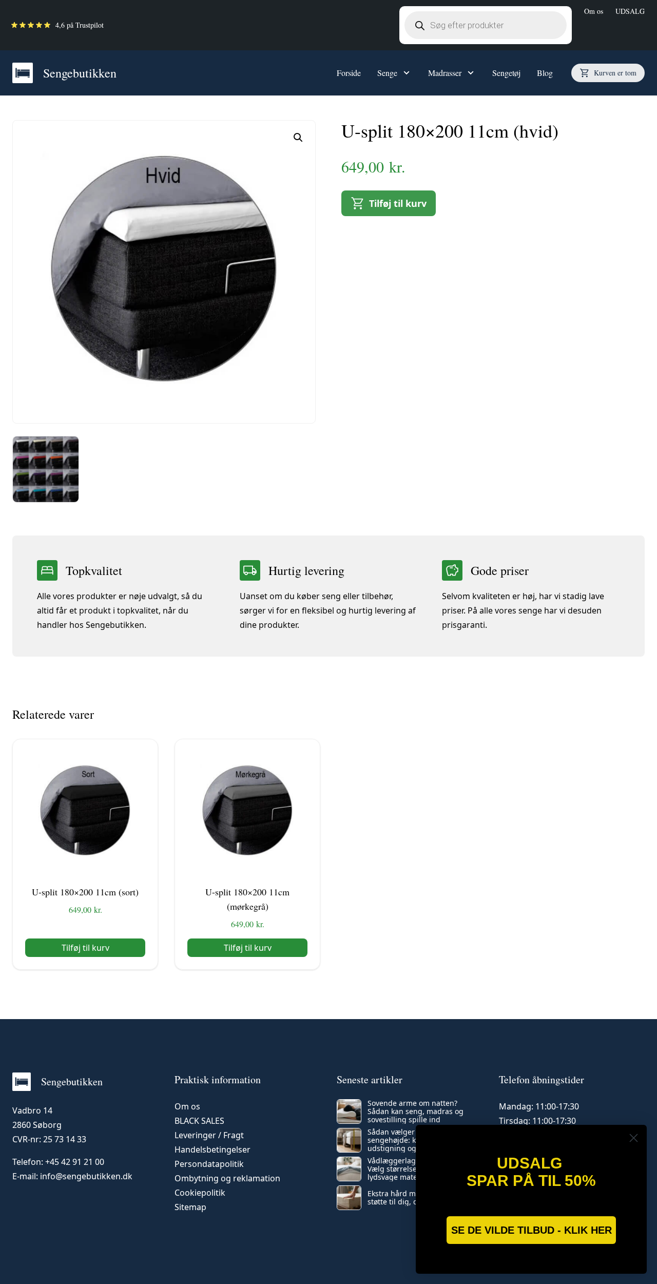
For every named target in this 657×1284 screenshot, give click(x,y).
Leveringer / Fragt (209, 1135)
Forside (349, 72)
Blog (545, 72)
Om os (593, 11)
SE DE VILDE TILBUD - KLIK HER (531, 1230)
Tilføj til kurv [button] (85, 947)
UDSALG (630, 11)
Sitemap (190, 1207)
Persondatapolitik (209, 1164)
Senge (387, 72)
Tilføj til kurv (398, 203)
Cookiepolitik (200, 1192)
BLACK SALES (199, 1120)
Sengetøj (506, 72)
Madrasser (444, 72)
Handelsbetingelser (212, 1149)
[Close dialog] (634, 1138)
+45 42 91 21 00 (74, 1161)
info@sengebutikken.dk (86, 1176)
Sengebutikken (80, 73)
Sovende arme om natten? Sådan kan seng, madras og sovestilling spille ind (415, 1111)
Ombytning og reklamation (227, 1178)
